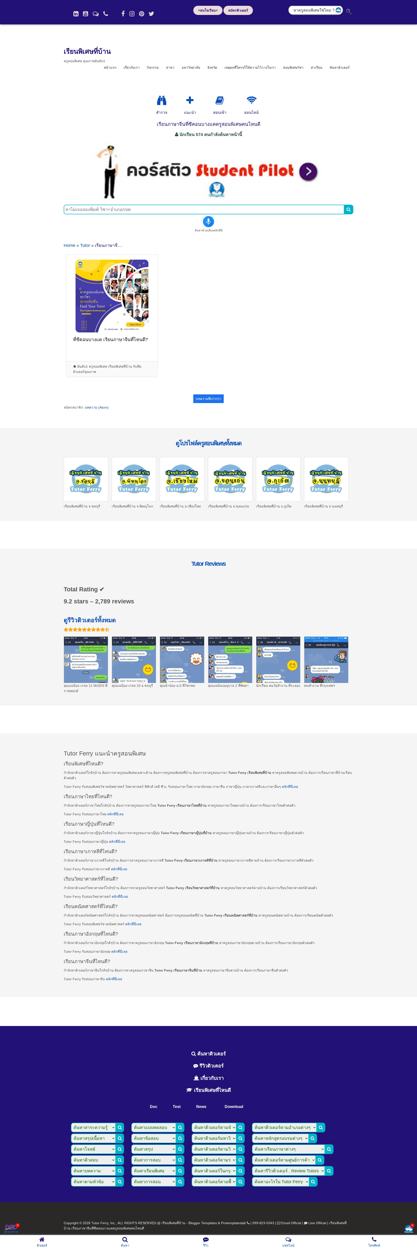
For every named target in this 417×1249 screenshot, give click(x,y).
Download (234, 1107)
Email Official (291, 1223)
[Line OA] (96, 13)
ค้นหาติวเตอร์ (340, 67)
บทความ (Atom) (97, 407)
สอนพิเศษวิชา (293, 67)
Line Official (317, 1223)
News (201, 1107)
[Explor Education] (161, 100)
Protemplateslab (233, 1223)
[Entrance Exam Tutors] (219, 100)
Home (69, 245)
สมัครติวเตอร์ (238, 10)
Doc (153, 1107)
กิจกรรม (153, 67)
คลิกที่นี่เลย (290, 787)
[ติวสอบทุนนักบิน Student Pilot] (208, 198)
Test (177, 1107)
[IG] (131, 13)
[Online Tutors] (251, 100)
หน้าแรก (110, 67)
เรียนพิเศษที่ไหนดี (212, 1090)
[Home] (75, 13)
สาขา (170, 67)
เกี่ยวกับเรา (132, 67)
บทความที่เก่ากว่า (208, 399)
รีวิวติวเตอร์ (211, 1065)
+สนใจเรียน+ (208, 10)
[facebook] (123, 13)
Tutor (85, 245)
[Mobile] (105, 13)
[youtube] (85, 13)
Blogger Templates (202, 1223)
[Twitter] (151, 13)
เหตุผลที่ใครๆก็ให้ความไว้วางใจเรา (250, 67)
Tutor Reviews (208, 563)
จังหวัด (212, 67)
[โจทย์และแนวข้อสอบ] (409, 1229)
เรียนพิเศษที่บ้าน (87, 51)
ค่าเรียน (316, 67)
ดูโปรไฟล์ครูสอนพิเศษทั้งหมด (208, 443)
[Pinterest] (141, 13)
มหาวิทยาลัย (191, 67)
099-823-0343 (263, 1223)
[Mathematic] (190, 100)
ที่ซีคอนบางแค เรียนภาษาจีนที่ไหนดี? (110, 339)
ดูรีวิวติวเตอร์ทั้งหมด (90, 620)
